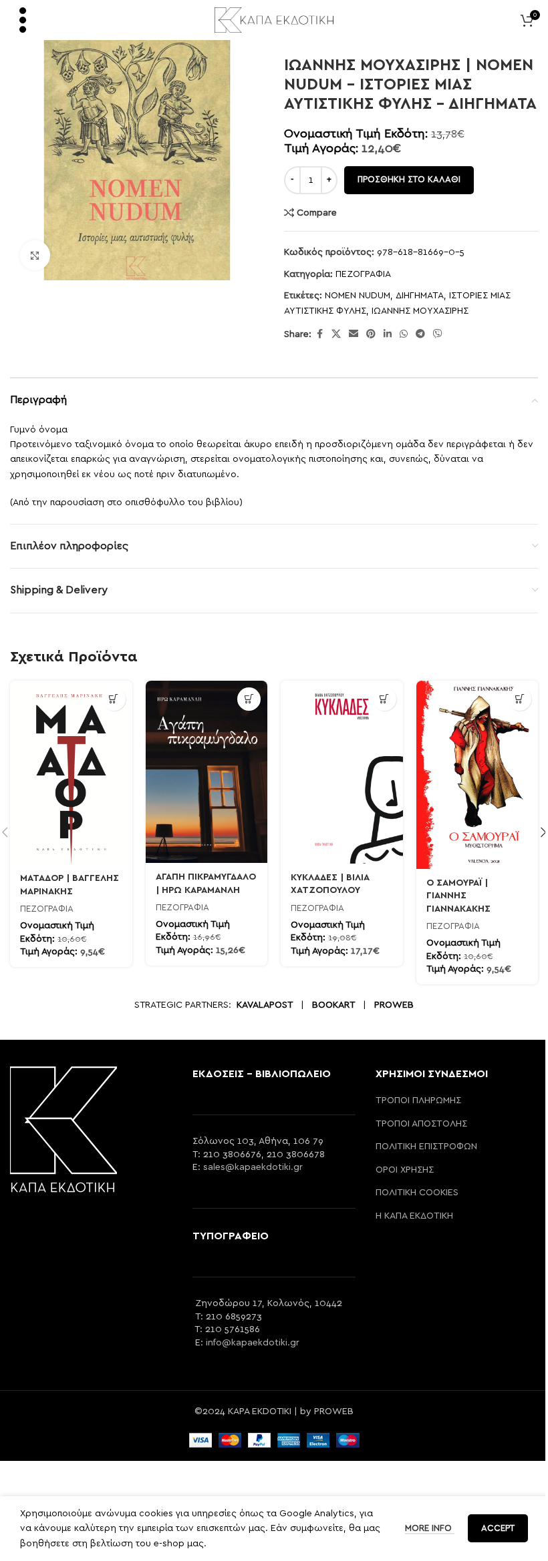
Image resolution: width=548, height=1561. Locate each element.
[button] (114, 699)
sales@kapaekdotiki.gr (253, 1167)
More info (429, 1528)
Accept (498, 1528)
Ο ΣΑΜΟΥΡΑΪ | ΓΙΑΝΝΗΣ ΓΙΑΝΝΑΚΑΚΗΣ (458, 896)
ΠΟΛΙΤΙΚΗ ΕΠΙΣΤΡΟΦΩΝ (426, 1146)
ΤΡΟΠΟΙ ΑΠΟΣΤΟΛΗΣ (421, 1124)
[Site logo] (274, 19)
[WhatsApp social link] (404, 334)
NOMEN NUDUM (357, 295)
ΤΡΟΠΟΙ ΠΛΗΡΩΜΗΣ (418, 1100)
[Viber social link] (437, 334)
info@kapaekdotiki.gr (252, 1342)
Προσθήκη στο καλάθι (409, 180)
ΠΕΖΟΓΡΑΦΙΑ (363, 274)
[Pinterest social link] (371, 334)
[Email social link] (353, 334)
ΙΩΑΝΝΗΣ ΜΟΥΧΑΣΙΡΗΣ (420, 311)
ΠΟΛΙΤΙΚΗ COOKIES (417, 1192)
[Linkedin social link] (388, 334)
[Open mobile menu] (22, 20)
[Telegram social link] (420, 334)
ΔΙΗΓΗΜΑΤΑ (420, 295)
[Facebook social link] (319, 334)
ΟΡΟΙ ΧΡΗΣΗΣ (405, 1170)
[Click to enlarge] (35, 255)
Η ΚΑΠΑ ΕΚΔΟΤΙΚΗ (414, 1216)
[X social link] (336, 334)
